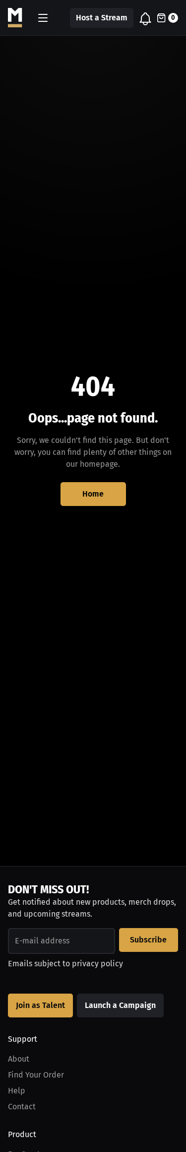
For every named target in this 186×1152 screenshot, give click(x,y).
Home (93, 494)
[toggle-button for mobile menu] (43, 18)
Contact (22, 1106)
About (18, 1059)
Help (16, 1090)
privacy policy (97, 963)
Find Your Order (36, 1075)
